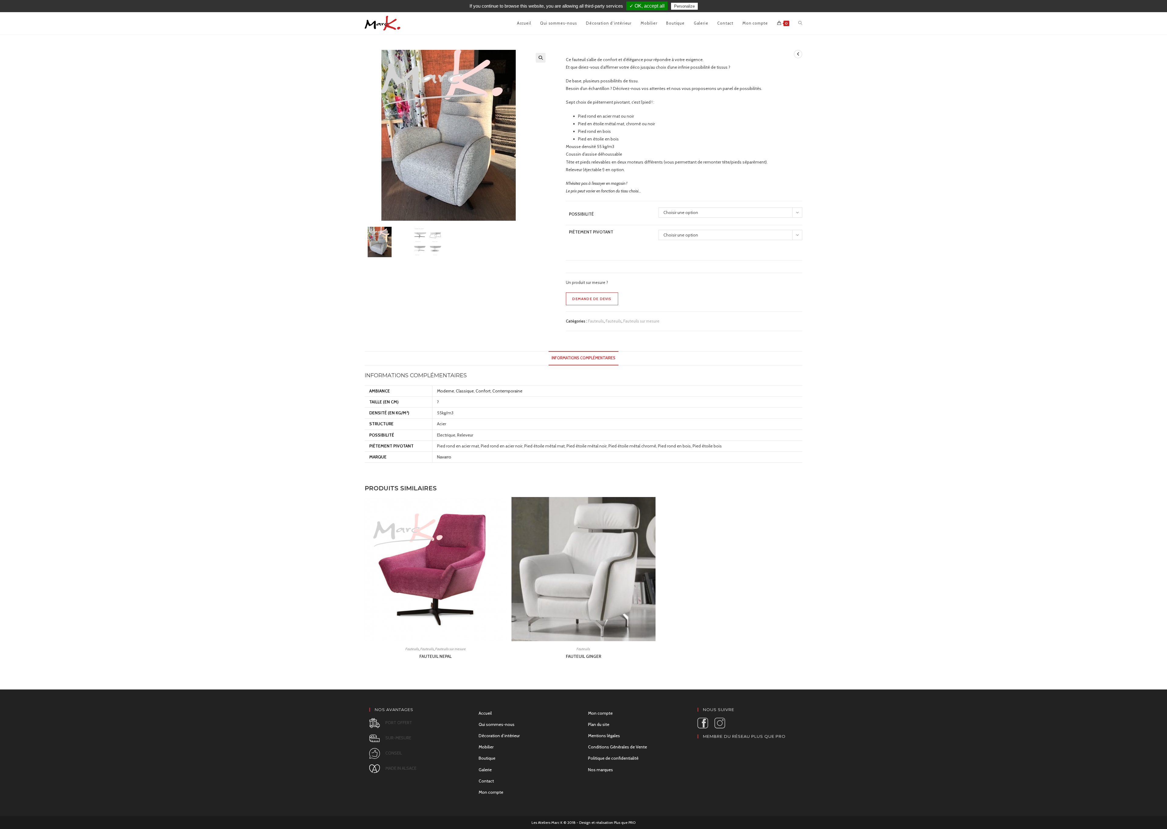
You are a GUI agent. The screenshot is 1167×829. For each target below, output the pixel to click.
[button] (541, 58)
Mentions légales (604, 735)
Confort (483, 391)
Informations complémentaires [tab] (583, 358)
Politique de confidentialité (613, 758)
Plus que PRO (624, 822)
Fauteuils (596, 321)
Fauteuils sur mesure (641, 321)
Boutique (487, 758)
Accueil (485, 713)
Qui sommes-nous (497, 724)
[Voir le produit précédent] (798, 54)
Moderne (445, 391)
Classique (465, 391)
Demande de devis (591, 298)
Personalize (684, 6)
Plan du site (598, 724)
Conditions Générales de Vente (617, 747)
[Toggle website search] (800, 23)
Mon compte (491, 792)
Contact (486, 781)
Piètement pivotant (591, 232)
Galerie (485, 769)
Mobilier (486, 747)
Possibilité (581, 214)
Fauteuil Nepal (435, 656)
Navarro (444, 457)
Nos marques (600, 769)
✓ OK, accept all (647, 6)
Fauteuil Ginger (583, 656)
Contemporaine (507, 391)
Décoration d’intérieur (499, 735)
